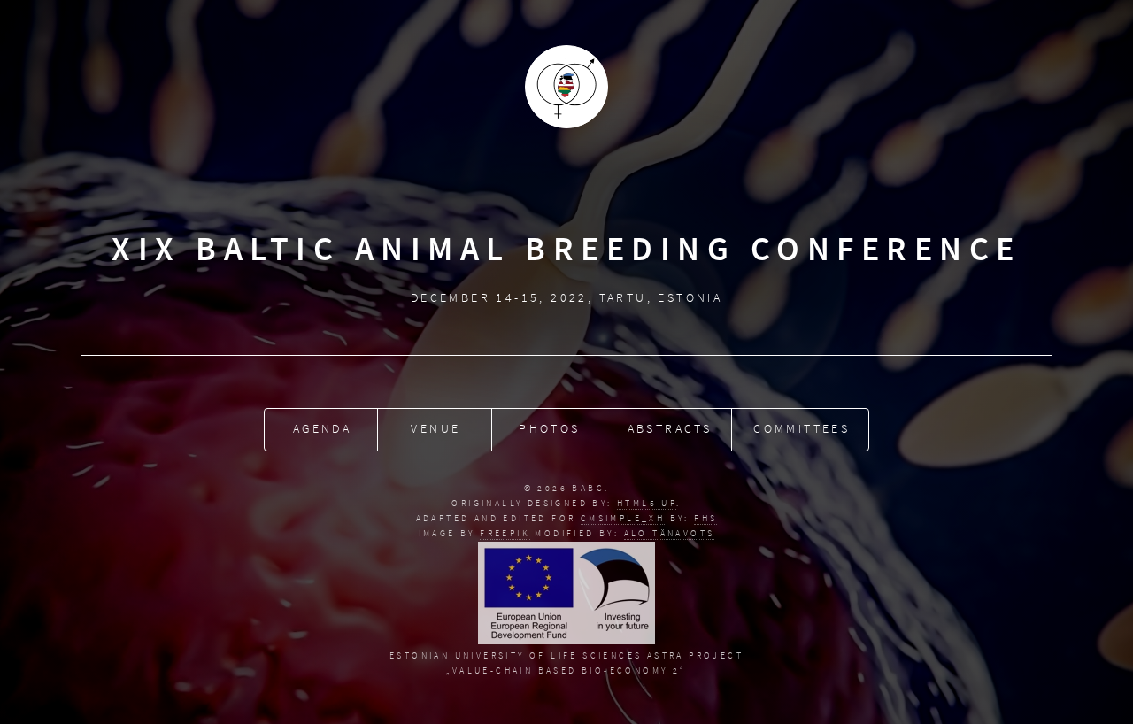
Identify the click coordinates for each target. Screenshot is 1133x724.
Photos (549, 428)
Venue (435, 428)
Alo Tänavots (669, 533)
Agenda (322, 428)
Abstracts (670, 428)
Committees (801, 428)
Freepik (505, 533)
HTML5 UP (646, 503)
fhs (705, 518)
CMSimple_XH (623, 518)
